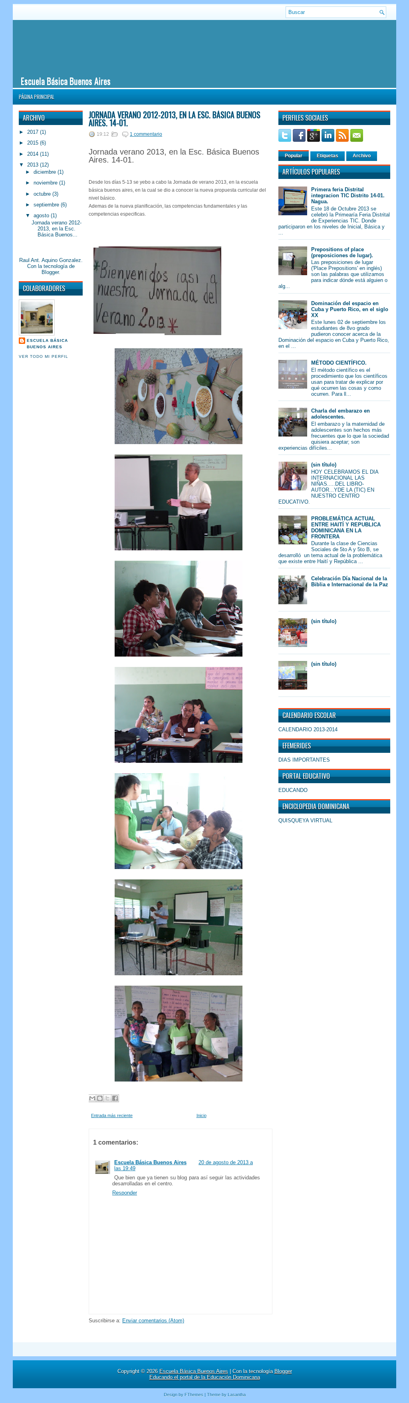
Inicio (201, 1115)
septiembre (47, 205)
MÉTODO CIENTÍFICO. (339, 363)
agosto (42, 215)
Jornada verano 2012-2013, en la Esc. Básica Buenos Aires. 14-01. (174, 119)
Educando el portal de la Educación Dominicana (204, 1377)
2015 (33, 143)
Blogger (50, 272)
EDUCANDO (293, 790)
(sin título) (323, 465)
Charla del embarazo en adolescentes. (340, 414)
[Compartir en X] (107, 1098)
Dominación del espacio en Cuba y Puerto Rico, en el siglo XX (349, 309)
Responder (124, 1193)
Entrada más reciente (112, 1115)
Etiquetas (327, 156)
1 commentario (146, 134)
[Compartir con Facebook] (115, 1098)
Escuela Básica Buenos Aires (66, 80)
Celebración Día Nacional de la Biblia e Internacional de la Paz (349, 581)
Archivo (362, 156)
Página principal (36, 97)
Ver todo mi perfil (43, 356)
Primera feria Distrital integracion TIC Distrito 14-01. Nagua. (348, 195)
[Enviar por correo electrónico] (92, 1098)
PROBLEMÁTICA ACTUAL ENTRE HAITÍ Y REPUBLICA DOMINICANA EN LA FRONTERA (346, 528)
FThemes (194, 1394)
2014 (33, 154)
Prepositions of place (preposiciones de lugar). (342, 252)
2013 (33, 165)
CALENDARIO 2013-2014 (308, 729)
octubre (43, 194)
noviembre (46, 183)
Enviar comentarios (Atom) (153, 1321)
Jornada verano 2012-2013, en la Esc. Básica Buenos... (56, 229)
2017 (33, 132)
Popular (293, 156)
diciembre (46, 172)
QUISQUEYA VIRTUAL (305, 821)
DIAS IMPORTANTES (304, 760)
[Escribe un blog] (100, 1098)
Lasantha (237, 1394)
